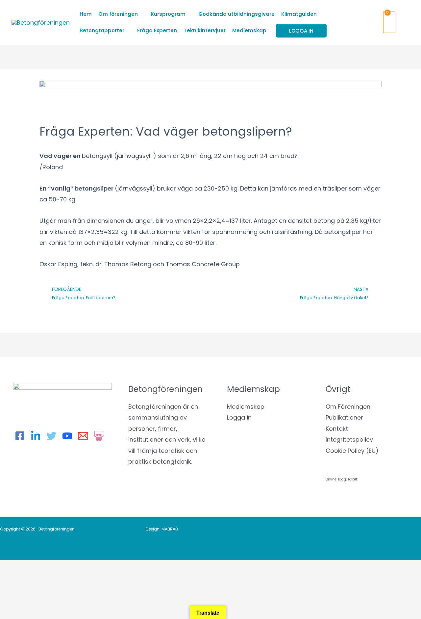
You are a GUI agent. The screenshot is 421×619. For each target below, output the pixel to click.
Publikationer (344, 417)
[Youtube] (67, 436)
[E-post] (83, 436)
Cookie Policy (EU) (352, 451)
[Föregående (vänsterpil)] (13, 579)
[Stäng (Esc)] (97, 567)
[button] (405, 22)
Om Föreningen (348, 406)
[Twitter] (51, 436)
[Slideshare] (99, 436)
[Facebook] (20, 436)
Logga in (239, 417)
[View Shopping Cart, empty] (389, 22)
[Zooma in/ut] (13, 567)
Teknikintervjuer (205, 30)
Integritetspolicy (349, 439)
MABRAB (169, 529)
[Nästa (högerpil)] (41, 579)
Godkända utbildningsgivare (236, 14)
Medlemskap (249, 30)
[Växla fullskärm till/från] (41, 567)
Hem (86, 14)
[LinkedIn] (35, 436)
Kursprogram (168, 14)
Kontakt (337, 429)
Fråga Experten (157, 30)
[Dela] (69, 567)
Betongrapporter (102, 30)
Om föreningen (118, 14)
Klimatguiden (299, 14)
